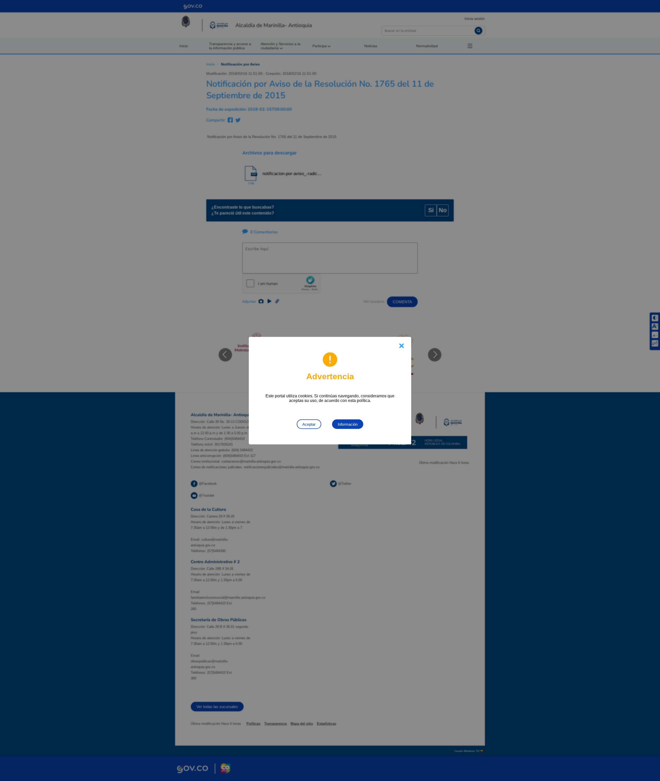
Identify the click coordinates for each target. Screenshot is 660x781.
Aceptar (309, 424)
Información (348, 424)
